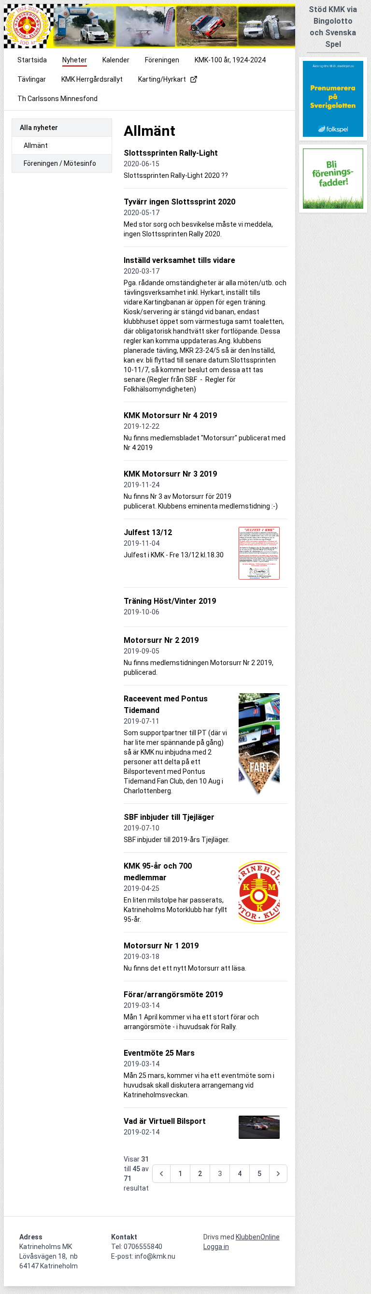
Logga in (216, 1246)
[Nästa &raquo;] (278, 1173)
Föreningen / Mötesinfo (60, 163)
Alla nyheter (39, 127)
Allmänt (36, 145)
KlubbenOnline (258, 1237)
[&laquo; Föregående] (161, 1173)
